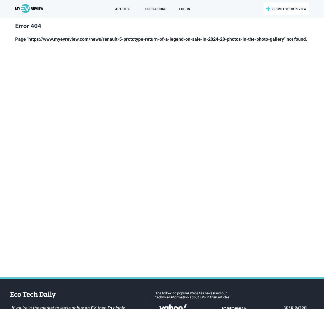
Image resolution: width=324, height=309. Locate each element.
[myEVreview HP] (30, 9)
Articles (122, 9)
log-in (184, 9)
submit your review (289, 9)
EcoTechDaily (33, 295)
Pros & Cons (155, 9)
